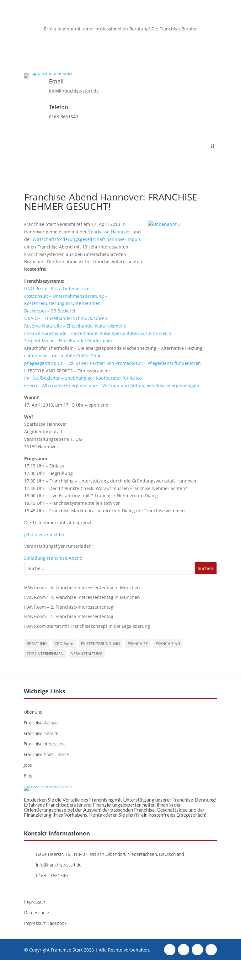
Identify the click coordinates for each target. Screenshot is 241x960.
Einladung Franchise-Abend (53, 558)
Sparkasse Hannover (110, 232)
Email (56, 81)
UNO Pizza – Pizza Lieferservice (56, 288)
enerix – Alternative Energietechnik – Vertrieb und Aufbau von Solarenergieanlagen (111, 385)
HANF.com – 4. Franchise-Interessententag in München (82, 597)
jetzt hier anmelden (45, 534)
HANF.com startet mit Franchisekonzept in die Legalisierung (87, 626)
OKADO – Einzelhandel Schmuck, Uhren (65, 318)
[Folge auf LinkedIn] (139, 47)
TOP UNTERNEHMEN (45, 653)
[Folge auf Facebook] (102, 47)
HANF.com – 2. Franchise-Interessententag (68, 607)
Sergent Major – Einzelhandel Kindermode (68, 341)
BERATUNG (37, 643)
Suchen (205, 568)
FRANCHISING (168, 643)
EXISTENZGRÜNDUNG (100, 643)
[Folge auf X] (114, 47)
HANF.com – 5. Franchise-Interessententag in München (82, 587)
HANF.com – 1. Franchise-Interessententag (68, 616)
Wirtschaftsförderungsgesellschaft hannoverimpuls (87, 239)
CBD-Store (64, 643)
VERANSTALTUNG (87, 653)
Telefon (58, 107)
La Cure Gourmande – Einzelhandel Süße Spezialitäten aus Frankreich (97, 333)
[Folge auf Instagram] (127, 47)
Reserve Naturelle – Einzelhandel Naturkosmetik (75, 326)
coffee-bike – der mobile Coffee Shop (63, 356)
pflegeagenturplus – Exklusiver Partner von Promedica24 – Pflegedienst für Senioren (112, 363)
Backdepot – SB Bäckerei (49, 311)
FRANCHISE (138, 643)
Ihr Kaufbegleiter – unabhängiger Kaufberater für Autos (83, 378)
